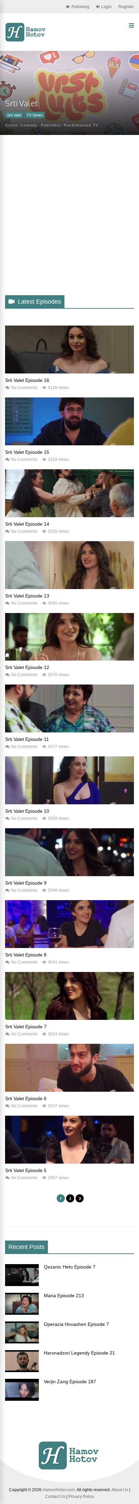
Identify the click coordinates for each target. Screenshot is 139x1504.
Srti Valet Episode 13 (27, 595)
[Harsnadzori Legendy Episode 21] (22, 1370)
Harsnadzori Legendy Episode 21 (79, 1353)
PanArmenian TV (81, 125)
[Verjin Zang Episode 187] (22, 1399)
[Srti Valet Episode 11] (69, 730)
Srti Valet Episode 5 (26, 1170)
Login (106, 7)
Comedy (29, 125)
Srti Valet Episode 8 (26, 954)
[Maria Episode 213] (22, 1313)
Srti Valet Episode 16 (27, 380)
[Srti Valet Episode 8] (69, 946)
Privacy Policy (81, 1496)
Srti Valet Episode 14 (27, 524)
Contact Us (55, 1496)
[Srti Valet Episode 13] (69, 587)
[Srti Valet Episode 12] (69, 659)
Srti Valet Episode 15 (27, 452)
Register (126, 7)
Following (80, 7)
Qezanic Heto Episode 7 (69, 1267)
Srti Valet (14, 115)
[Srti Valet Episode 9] (69, 874)
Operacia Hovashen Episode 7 (76, 1324)
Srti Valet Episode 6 (26, 1098)
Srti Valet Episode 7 (26, 1026)
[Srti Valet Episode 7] (69, 1018)
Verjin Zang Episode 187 (70, 1381)
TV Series (35, 115)
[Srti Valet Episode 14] (69, 515)
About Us (119, 1489)
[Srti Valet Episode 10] (69, 802)
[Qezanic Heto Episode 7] (22, 1284)
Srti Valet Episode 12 (27, 667)
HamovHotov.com (59, 1489)
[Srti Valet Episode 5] (69, 1162)
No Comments (24, 387)
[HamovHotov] (26, 40)
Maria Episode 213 (64, 1295)
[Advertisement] (69, 220)
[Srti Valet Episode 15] (69, 443)
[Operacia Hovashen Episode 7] (22, 1341)
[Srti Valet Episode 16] (69, 371)
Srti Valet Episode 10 (27, 811)
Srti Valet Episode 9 (26, 883)
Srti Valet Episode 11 (27, 739)
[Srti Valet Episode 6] (69, 1090)
